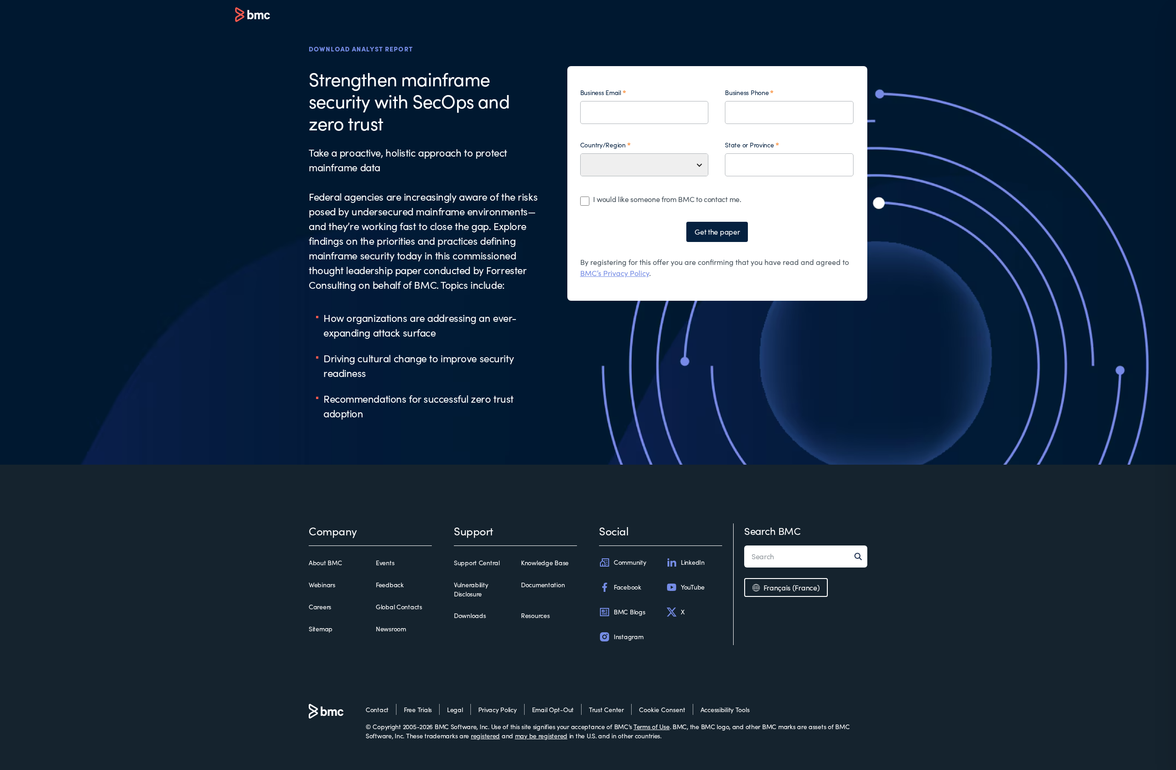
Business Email (600, 92)
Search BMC (772, 531)
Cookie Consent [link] (662, 709)
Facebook (627, 587)
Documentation (543, 584)
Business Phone (747, 92)
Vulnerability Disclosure (471, 589)
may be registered (541, 735)
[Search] (860, 556)
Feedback (390, 584)
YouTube (693, 587)
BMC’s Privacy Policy (614, 273)
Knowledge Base (545, 562)
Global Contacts (399, 606)
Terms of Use (651, 726)
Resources (535, 615)
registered (485, 735)
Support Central (477, 562)
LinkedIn (693, 562)
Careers (320, 606)
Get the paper (717, 231)
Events (385, 562)
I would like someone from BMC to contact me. (667, 199)
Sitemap (321, 628)
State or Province (749, 145)
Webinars (322, 584)
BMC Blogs (629, 611)
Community (630, 562)
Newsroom (391, 628)
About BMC (325, 562)
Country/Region (603, 145)
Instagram (628, 636)
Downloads (470, 615)
